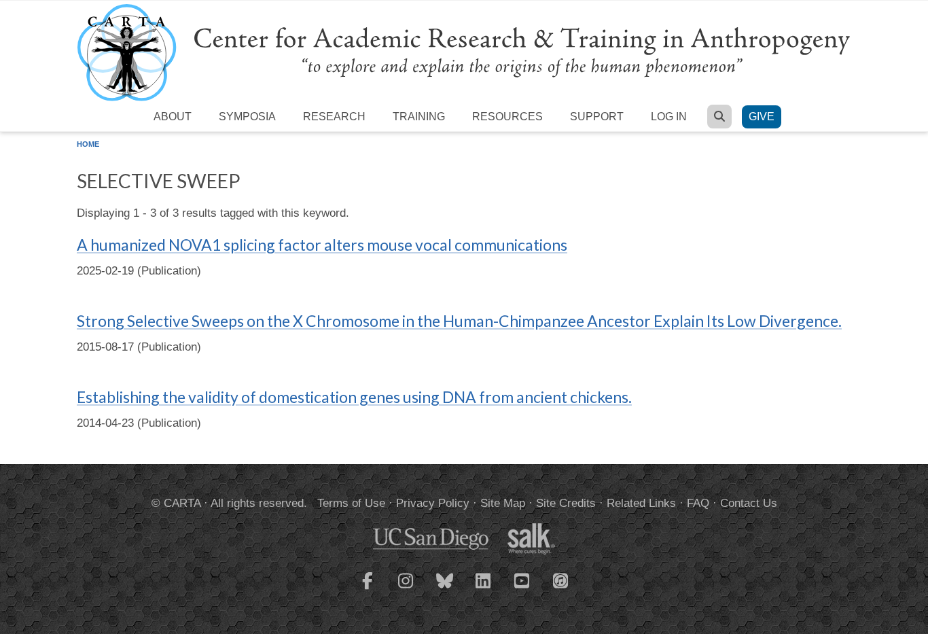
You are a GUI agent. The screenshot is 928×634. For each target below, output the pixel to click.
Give (761, 116)
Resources (507, 116)
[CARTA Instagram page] (406, 589)
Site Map (502, 503)
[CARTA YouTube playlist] (522, 589)
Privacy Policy (432, 503)
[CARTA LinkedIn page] (484, 589)
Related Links (641, 503)
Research (334, 116)
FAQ (698, 503)
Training (419, 116)
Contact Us (748, 503)
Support (597, 116)
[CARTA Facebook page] (368, 589)
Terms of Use (351, 503)
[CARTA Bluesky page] (445, 589)
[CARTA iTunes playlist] (561, 580)
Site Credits (566, 503)
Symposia (247, 116)
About (173, 116)
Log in (669, 116)
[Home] (464, 52)
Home (88, 144)
